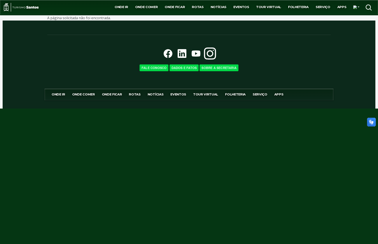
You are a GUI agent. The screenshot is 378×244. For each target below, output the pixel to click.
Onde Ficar (175, 7)
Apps (341, 7)
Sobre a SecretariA (218, 68)
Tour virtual (268, 7)
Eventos (241, 7)
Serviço (323, 7)
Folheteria (298, 7)
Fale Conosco (154, 68)
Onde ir (121, 7)
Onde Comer (146, 7)
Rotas (197, 7)
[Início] (21, 7)
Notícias (218, 7)
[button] (356, 7)
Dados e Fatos (184, 68)
